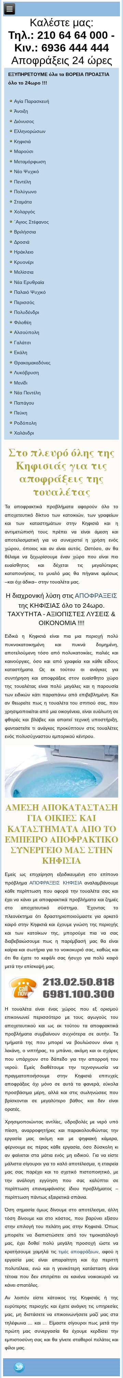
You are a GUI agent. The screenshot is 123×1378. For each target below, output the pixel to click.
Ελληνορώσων (29, 131)
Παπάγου (24, 403)
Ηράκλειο (23, 252)
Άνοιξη (21, 111)
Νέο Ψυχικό (26, 171)
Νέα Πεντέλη (27, 392)
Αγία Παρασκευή (31, 101)
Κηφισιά (22, 141)
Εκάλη (20, 352)
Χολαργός (24, 211)
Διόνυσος (24, 121)
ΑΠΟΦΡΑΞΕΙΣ (96, 595)
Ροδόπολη (25, 423)
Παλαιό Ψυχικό (30, 292)
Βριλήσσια (25, 231)
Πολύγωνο (25, 191)
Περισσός (24, 302)
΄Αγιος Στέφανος (31, 222)
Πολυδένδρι (26, 312)
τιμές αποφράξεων (78, 1251)
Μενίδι (20, 382)
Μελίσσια (23, 272)
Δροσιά (21, 242)
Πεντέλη (22, 181)
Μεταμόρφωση (30, 161)
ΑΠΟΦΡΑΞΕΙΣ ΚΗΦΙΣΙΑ (55, 882)
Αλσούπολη (26, 332)
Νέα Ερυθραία (29, 282)
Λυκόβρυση (26, 372)
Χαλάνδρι (24, 433)
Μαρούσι (23, 151)
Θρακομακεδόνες (32, 362)
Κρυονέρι (23, 262)
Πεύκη (20, 412)
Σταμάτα (23, 202)
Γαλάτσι (22, 342)
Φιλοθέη (22, 322)
